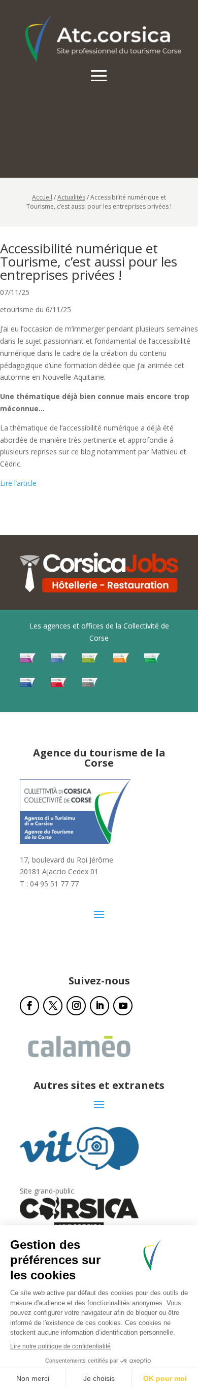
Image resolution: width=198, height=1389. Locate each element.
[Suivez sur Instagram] (76, 1005)
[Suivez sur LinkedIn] (99, 1005)
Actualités (71, 197)
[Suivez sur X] (52, 1005)
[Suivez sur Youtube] (123, 1005)
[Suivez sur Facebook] (29, 1005)
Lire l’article (18, 483)
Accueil (42, 197)
